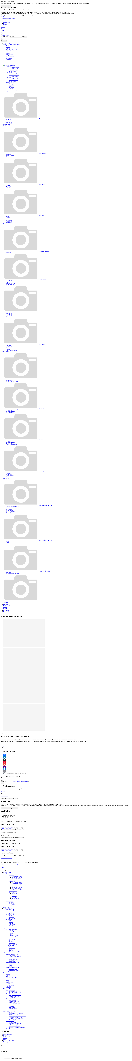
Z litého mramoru (10, 155)
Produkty (3, 867)
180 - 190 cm (9, 315)
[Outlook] (67, 769)
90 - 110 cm (8, 121)
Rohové (7, 282)
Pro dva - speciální (10, 284)
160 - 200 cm (9, 123)
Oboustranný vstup (13, 89)
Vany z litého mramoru (43, 251)
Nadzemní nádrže (10, 1021)
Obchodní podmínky (7, 1034)
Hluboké (8, 217)
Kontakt (5, 23)
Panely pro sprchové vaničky (12, 410)
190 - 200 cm (12, 943)
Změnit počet (3, 781)
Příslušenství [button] (6, 351)
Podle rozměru (41, 118)
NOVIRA (8, 48)
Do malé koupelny (10, 316)
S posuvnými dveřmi (13, 70)
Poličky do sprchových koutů (12, 381)
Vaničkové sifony (10, 412)
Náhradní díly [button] (6, 478)
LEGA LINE (9, 58)
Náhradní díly (6, 953)
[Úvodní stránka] (5, 35)
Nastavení (3, 5)
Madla (7, 543)
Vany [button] (4, 223)
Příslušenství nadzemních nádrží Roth (17, 1027)
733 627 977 (3, 791)
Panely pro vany (9, 441)
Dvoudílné (8, 345)
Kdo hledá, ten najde (5, 36)
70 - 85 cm (8, 119)
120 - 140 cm (9, 313)
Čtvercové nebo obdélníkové (12, 506)
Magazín (5, 1041)
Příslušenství (6, 988)
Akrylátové (8, 154)
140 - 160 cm (9, 187)
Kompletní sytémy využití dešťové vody (17, 1016)
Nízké (7, 216)
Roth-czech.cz (4, 1053)
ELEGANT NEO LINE (11, 49)
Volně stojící (8, 252)
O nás (4, 1039)
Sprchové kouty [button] (6, 43)
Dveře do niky (9, 83)
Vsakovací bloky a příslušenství (16, 1018)
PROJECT (8, 59)
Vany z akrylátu (42, 279)
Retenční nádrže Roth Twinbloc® (16, 1017)
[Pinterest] (67, 762)
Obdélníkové (9, 77)
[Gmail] (67, 764)
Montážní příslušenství (11, 411)
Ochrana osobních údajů (8, 1040)
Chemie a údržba (42, 472)
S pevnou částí (9, 346)
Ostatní (7, 476)
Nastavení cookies (7, 1043)
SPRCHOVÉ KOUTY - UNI (45, 540)
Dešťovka (5, 21)
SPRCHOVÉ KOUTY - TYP (45, 505)
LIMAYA (8, 55)
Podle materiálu (42, 153)
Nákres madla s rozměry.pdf (7, 827)
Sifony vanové (9, 443)
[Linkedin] (67, 757)
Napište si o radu (4, 796)
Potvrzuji (2, 16)
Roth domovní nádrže (13, 1024)
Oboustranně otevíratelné (11, 350)
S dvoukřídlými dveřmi (14, 68)
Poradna (5, 24)
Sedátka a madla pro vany (11, 444)
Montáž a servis (6, 22)
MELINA (8, 52)
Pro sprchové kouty (42, 378)
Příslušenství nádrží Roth (14, 1014)
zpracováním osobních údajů (13, 864)
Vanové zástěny (42, 344)
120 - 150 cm (9, 122)
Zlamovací (11, 88)
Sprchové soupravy (10, 380)
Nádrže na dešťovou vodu (9, 1011)
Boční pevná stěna (10, 82)
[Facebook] (67, 755)
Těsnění (7, 542)
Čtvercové (8, 66)
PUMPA (8, 1028)
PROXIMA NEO (10, 54)
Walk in (7, 91)
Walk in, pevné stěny (10, 511)
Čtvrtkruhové (9, 72)
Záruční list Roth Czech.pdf (7, 828)
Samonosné (8, 156)
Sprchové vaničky (7, 908)
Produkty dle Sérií (16, 44)
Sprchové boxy (6, 124)
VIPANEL (5, 602)
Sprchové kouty (6, 872)
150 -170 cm (9, 314)
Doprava (5, 1038)
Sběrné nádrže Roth (13, 1019)
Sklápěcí (8, 347)
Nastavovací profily (10, 572)
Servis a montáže (7, 1036)
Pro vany (40, 439)
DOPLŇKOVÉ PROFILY (44, 571)
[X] (67, 760)
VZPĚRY (40, 601)
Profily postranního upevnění (12, 573)
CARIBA (8, 53)
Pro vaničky (41, 408)
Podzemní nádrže (10, 1012)
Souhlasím (9, 5)
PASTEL (8, 47)
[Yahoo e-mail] (67, 767)
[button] (1, 28)
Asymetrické (9, 222)
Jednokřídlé (11, 85)
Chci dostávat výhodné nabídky (31, 862)
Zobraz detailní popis (5, 743)
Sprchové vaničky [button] (7, 125)
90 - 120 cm (8, 186)
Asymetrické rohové (10, 283)
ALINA (8, 45)
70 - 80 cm (8, 185)
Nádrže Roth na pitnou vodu (15, 1023)
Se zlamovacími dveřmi (14, 71)
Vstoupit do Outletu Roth (6, 858)
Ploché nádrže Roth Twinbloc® (16, 1013)
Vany (4, 928)
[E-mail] (67, 771)
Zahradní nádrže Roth (13, 1022)
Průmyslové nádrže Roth (14, 1026)
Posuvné (11, 86)
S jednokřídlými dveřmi (14, 67)
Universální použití (10, 475)
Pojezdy (8, 541)
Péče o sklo (8, 473)
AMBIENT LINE (10, 56)
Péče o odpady (9, 474)
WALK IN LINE (10, 50)
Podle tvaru (12, 65)
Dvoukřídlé (11, 87)
